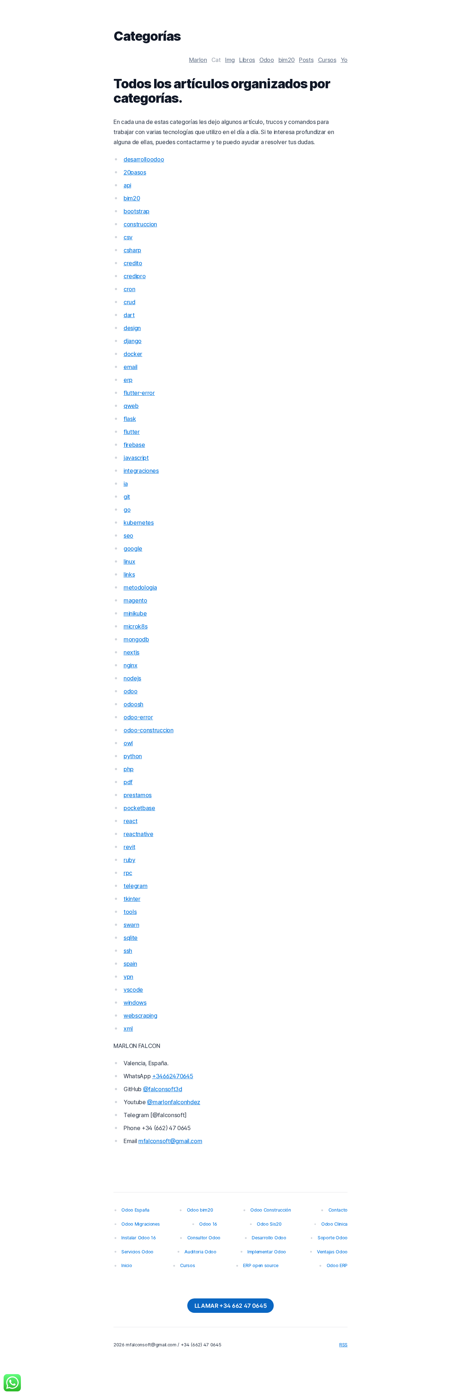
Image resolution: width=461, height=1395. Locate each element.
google (133, 548)
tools (130, 911)
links (129, 574)
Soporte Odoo (333, 1237)
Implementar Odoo (266, 1251)
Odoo (266, 59)
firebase (134, 444)
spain (130, 963)
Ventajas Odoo (332, 1251)
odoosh (133, 704)
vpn (128, 976)
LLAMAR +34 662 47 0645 (230, 1305)
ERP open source (260, 1265)
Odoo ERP (337, 1265)
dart (129, 315)
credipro (135, 276)
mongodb (136, 639)
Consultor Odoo (204, 1237)
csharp (132, 250)
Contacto (338, 1210)
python (133, 756)
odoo (131, 691)
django (133, 341)
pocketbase (139, 808)
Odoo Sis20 (269, 1224)
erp (128, 379)
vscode (133, 989)
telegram (135, 885)
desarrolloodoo (144, 159)
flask (130, 418)
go (127, 509)
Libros (247, 59)
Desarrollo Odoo (269, 1237)
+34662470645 (172, 1076)
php (129, 769)
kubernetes (139, 522)
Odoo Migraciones (140, 1224)
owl (128, 743)
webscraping (140, 1015)
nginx (130, 665)
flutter (132, 431)
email (130, 366)
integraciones (141, 470)
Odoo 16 (208, 1224)
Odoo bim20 (200, 1210)
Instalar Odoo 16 (138, 1237)
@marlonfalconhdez (173, 1102)
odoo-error (138, 717)
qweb (131, 405)
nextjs (131, 652)
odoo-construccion (149, 730)
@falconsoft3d (162, 1089)
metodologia (140, 587)
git (127, 496)
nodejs (132, 678)
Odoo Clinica (334, 1224)
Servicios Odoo (137, 1251)
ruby (129, 859)
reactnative (138, 834)
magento (135, 600)
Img (230, 59)
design (132, 328)
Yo (344, 59)
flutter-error (139, 392)
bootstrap (136, 211)
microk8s (135, 626)
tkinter (132, 898)
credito (133, 263)
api (127, 185)
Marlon (198, 59)
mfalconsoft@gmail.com (170, 1141)
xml (128, 1028)
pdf (128, 782)
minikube (135, 613)
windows (135, 1002)
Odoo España (135, 1210)
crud (129, 302)
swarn (131, 924)
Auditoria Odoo (200, 1251)
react (130, 821)
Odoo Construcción (270, 1210)
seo (128, 535)
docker (133, 353)
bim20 (286, 59)
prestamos (138, 795)
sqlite (131, 937)
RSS (343, 1344)
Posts (306, 59)
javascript (136, 457)
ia (125, 483)
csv (128, 237)
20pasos (135, 172)
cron (129, 289)
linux (129, 561)
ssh (128, 950)
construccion (140, 224)
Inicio (126, 1265)
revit (129, 846)
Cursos (327, 59)
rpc (128, 872)
